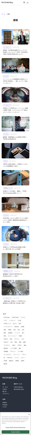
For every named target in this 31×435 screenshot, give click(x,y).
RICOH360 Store (19, 389)
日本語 (4, 407)
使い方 (4, 391)
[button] (27, 2)
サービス (5, 387)
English (4, 402)
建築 (8, 14)
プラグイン (5, 393)
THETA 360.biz (18, 387)
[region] (15, 423)
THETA (4, 389)
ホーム (3, 14)
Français (4, 404)
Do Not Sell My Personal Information (15, 427)
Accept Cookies (15, 432)
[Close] (29, 414)
